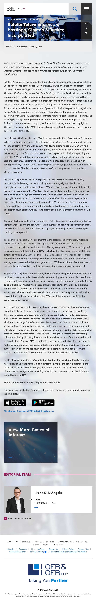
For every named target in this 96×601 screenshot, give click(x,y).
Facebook (23, 549)
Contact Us (53, 549)
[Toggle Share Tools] (86, 28)
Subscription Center (17, 551)
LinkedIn (10, 549)
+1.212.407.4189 (41, 503)
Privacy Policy (68, 549)
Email (54, 503)
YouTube (40, 549)
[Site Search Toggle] (75, 9)
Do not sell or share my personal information (69, 552)
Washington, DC (65, 541)
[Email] (86, 23)
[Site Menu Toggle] (86, 9)
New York (26, 541)
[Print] (86, 32)
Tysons (36, 544)
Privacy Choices (36, 552)
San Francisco (82, 541)
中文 (24, 9)
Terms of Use (83, 549)
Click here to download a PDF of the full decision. (28, 411)
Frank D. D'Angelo (48, 492)
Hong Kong (58, 544)
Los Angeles (13, 541)
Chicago (38, 541)
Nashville (50, 541)
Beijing (46, 544)
